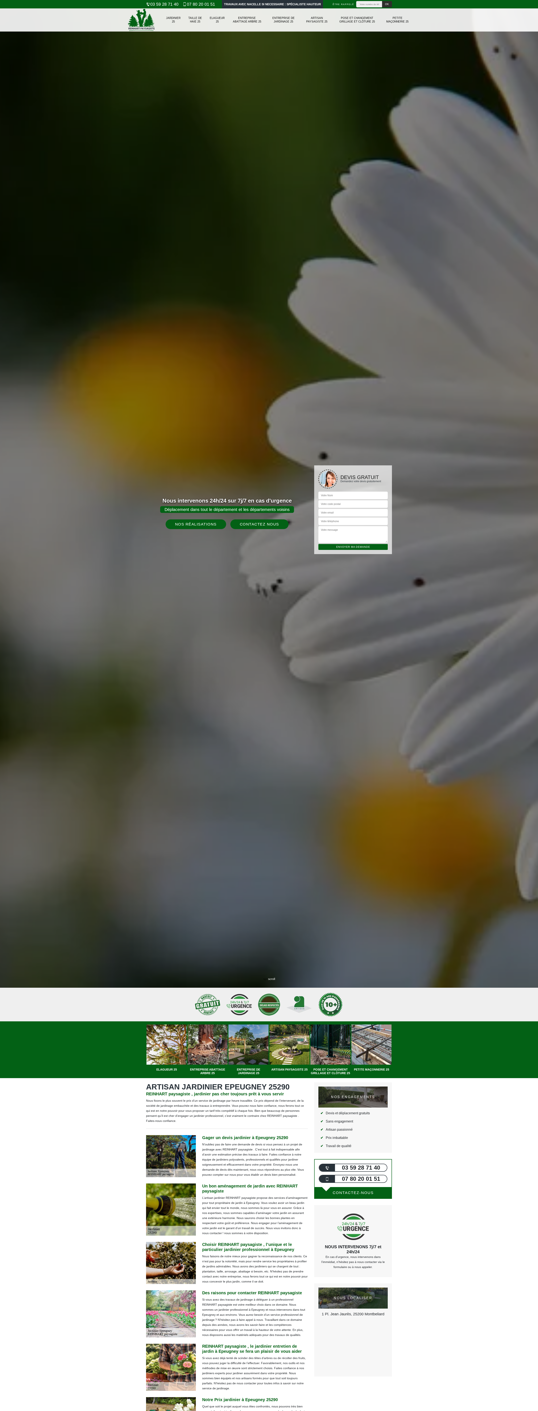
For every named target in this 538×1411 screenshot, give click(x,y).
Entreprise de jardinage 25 (283, 19)
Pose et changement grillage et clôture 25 (357, 19)
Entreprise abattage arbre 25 (247, 19)
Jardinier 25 (173, 19)
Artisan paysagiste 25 (316, 19)
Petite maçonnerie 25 (397, 19)
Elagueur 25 (217, 19)
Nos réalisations (196, 524)
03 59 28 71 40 (164, 4)
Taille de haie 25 (195, 19)
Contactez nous (259, 524)
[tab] (269, 564)
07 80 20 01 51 (201, 4)
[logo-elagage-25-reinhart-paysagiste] (141, 20)
